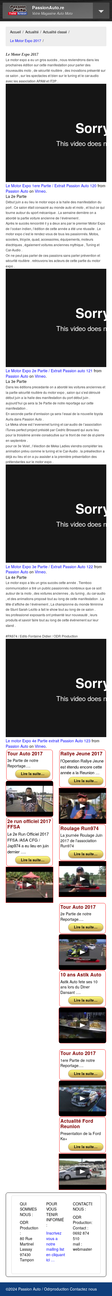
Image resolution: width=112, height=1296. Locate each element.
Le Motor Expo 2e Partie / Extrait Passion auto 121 (49, 370)
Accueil (15, 31)
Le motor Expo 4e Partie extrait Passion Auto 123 (48, 740)
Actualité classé (55, 31)
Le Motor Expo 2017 (25, 40)
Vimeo (40, 191)
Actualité (32, 31)
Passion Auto (17, 191)
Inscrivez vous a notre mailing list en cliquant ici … (55, 1246)
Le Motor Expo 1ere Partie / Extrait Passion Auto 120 (51, 185)
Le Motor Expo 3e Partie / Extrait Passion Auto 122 (49, 566)
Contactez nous (83, 1289)
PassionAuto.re (48, 7)
